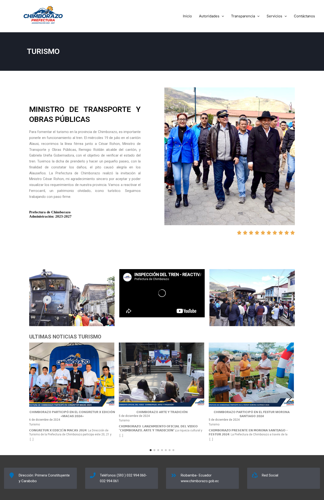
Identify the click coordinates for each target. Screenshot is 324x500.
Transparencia (243, 16)
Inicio (187, 16)
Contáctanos (304, 16)
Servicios (274, 16)
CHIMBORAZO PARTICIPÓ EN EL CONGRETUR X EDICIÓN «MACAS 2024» (72, 414)
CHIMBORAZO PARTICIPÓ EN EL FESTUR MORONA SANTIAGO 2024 (252, 414)
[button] (221, 16)
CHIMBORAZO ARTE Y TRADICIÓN (162, 412)
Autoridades (209, 16)
